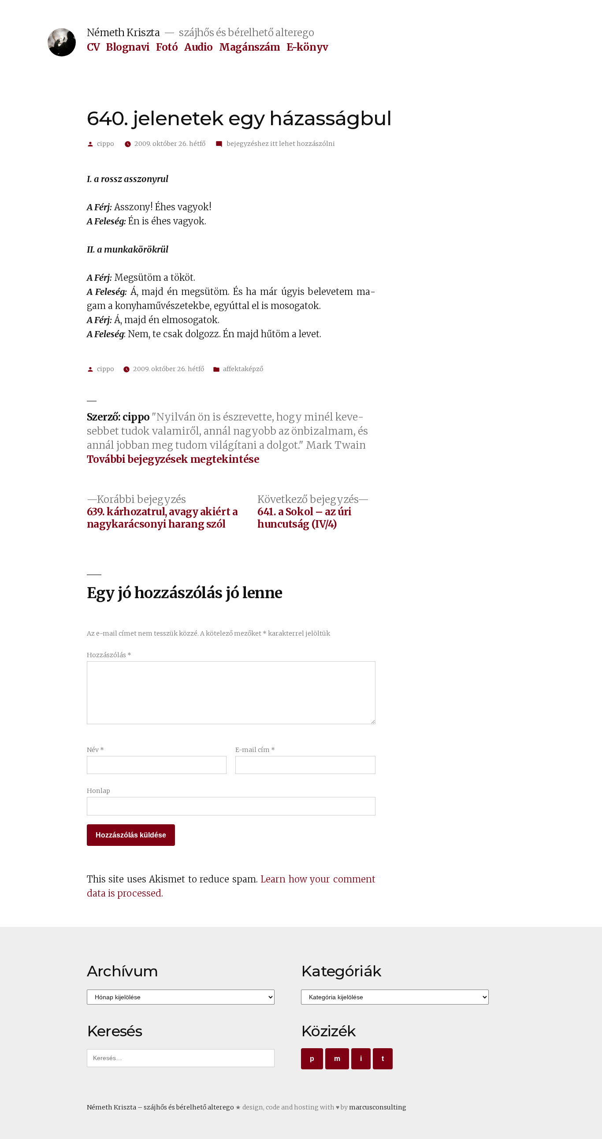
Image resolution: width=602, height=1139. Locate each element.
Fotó (167, 47)
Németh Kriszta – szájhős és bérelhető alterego (160, 1107)
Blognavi (127, 47)
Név (95, 750)
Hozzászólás (109, 655)
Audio (198, 47)
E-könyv (307, 47)
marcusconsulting (377, 1107)
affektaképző (243, 369)
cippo (105, 144)
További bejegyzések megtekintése (173, 459)
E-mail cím (255, 750)
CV (93, 47)
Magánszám (249, 47)
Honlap (98, 791)
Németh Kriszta (123, 32)
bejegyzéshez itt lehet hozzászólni (280, 144)
